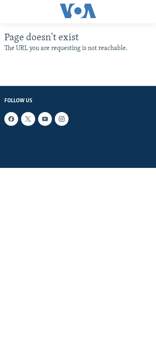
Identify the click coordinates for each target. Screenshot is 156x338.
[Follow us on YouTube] (45, 119)
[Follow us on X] (28, 119)
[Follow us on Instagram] (62, 119)
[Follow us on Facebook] (11, 119)
